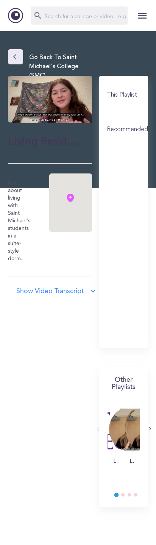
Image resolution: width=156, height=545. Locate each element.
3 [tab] (132, 497)
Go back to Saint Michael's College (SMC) (53, 67)
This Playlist (122, 95)
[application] (50, 99)
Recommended (127, 129)
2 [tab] (126, 497)
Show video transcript (50, 291)
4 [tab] (139, 497)
